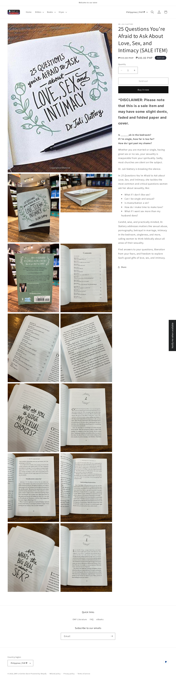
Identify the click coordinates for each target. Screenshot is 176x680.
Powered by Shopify (39, 674)
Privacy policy (69, 674)
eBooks (99, 619)
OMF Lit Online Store (22, 674)
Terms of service (84, 674)
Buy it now (143, 89)
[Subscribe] (111, 636)
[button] (39, 12)
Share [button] (124, 267)
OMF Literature (80, 619)
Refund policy (55, 674)
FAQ (92, 619)
